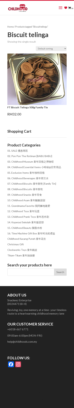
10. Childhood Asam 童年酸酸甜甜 (26, 200)
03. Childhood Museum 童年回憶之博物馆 (30, 161)
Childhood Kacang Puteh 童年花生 (26, 238)
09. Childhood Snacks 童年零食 (24, 194)
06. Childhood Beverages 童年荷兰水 (27, 178)
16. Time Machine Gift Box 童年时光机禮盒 (31, 233)
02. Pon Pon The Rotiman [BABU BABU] (29, 156)
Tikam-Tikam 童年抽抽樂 (21, 255)
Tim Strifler (44, 403)
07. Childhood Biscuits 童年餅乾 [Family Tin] (31, 183)
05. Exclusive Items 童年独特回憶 (26, 172)
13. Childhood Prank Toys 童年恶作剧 (28, 216)
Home (10, 26)
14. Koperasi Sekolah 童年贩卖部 (25, 222)
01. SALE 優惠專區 (17, 150)
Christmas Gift (15, 244)
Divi (60, 398)
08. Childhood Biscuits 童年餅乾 (25, 189)
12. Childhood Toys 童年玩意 (23, 211)
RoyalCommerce (21, 398)
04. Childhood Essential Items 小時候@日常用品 (34, 167)
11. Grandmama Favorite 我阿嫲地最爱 (28, 205)
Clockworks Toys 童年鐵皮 (22, 249)
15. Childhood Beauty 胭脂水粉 (24, 227)
